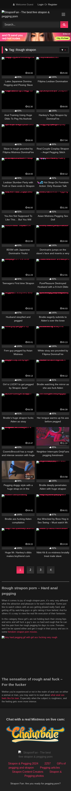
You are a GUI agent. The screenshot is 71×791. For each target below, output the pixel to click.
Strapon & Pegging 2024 (23, 763)
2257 (47, 763)
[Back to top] (60, 780)
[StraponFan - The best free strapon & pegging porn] (29, 14)
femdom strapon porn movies (22, 632)
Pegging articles (50, 767)
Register (52, 4)
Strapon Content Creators (27, 771)
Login (41, 4)
